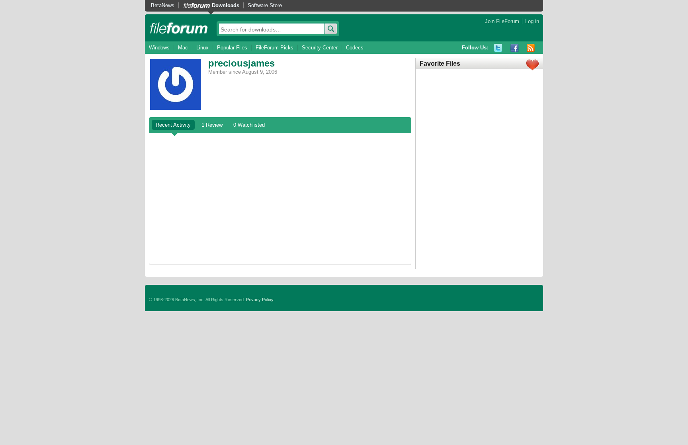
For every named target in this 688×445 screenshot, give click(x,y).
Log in (532, 21)
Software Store (265, 5)
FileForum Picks (274, 48)
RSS (531, 48)
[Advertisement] (280, 193)
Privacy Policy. (260, 299)
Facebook (514, 48)
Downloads (225, 5)
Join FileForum (502, 21)
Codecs (355, 48)
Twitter (498, 48)
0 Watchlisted (249, 125)
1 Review (212, 125)
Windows (159, 48)
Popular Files (232, 48)
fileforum (179, 27)
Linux (202, 48)
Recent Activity (173, 125)
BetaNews (162, 5)
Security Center (320, 48)
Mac (183, 48)
